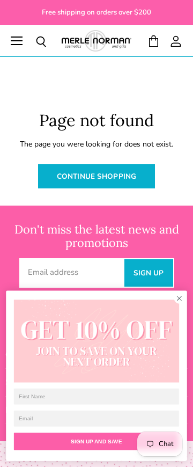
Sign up (148, 273)
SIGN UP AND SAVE (96, 441)
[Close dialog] (179, 298)
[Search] (33, 42)
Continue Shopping (96, 176)
